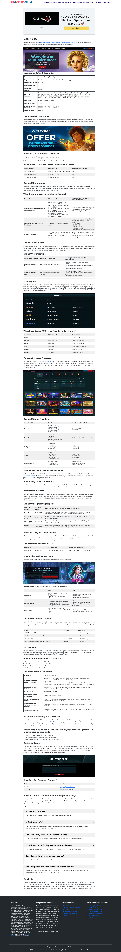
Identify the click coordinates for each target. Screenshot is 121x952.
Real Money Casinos (64, 2)
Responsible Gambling (70, 914)
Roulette (107, 2)
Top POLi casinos (94, 908)
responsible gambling (45, 722)
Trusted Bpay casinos (95, 910)
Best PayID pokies (94, 906)
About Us (66, 906)
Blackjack (99, 2)
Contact (65, 916)
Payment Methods (68, 947)
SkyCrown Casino (94, 916)
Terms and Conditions (70, 912)
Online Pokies (90, 2)
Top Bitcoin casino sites (96, 914)
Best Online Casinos (50, 2)
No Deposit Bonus (79, 2)
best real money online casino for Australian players (56, 43)
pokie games (48, 361)
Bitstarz (91, 917)
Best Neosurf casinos (95, 912)
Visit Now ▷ (76, 28)
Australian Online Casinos (43, 950)
